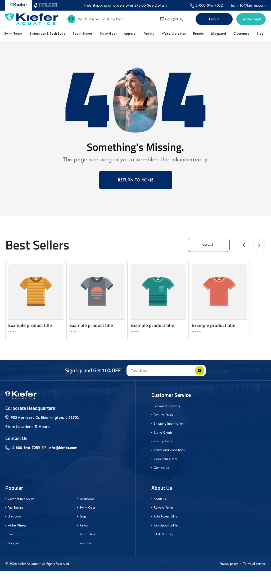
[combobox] (105, 19)
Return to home (135, 180)
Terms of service (254, 563)
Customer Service (171, 395)
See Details (157, 5)
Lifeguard (218, 33)
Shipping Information (169, 423)
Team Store (87, 534)
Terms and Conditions (169, 450)
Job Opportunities (166, 525)
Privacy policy (228, 563)
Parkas (84, 525)
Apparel (130, 33)
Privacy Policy (163, 441)
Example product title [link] (30, 325)
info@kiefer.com (62, 447)
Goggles (13, 543)
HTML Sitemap (164, 534)
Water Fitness (17, 525)
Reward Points (164, 507)
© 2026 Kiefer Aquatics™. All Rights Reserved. (37, 563)
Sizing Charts (163, 432)
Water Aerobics (174, 33)
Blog (260, 33)
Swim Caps (87, 507)
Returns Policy (163, 414)
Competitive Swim (21, 499)
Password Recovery (167, 406)
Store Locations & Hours (27, 426)
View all (208, 245)
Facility (149, 33)
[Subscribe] (199, 370)
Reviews (85, 543)
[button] (13, 34)
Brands (198, 33)
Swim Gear (108, 33)
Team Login (251, 19)
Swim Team (13, 33)
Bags (82, 516)
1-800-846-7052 (26, 447)
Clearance (241, 33)
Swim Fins (15, 534)
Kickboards (86, 499)
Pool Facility (16, 507)
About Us (161, 488)
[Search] (71, 19)
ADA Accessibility (165, 516)
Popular (14, 488)
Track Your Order (165, 459)
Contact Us (161, 467)
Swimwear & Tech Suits (47, 33)
